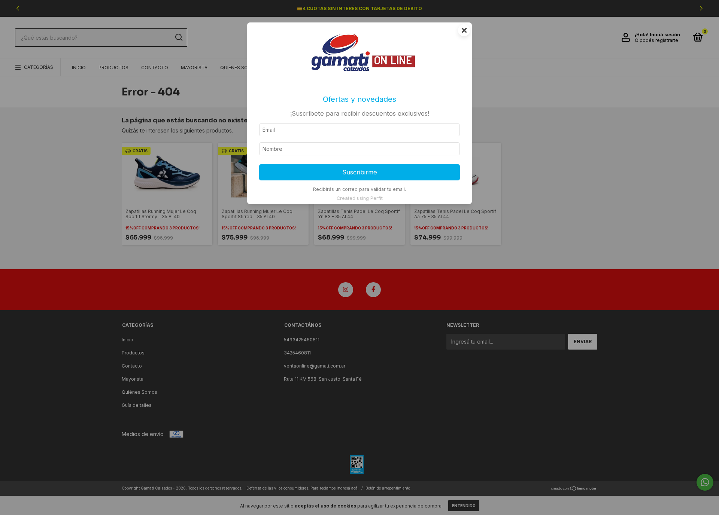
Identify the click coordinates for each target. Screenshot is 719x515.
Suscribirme (359, 172)
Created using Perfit (360, 198)
